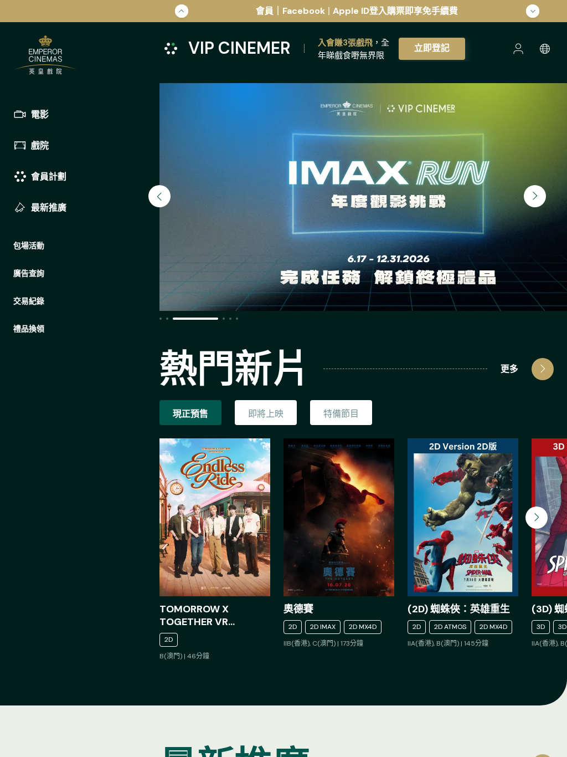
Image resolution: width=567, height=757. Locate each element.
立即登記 (432, 48)
